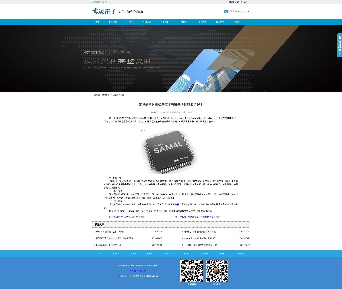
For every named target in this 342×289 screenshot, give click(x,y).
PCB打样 (205, 253)
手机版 (229, 2)
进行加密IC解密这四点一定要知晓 (129, 217)
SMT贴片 (184, 22)
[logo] (104, 13)
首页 (98, 22)
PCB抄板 (113, 22)
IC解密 (130, 22)
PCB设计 (147, 22)
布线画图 (238, 22)
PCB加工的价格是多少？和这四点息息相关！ (201, 217)
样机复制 (223, 253)
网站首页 (105, 95)
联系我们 (236, 2)
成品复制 (220, 22)
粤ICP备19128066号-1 (138, 271)
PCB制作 (202, 22)
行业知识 (114, 95)
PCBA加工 (165, 22)
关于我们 (243, 2)
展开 (339, 47)
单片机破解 (173, 204)
